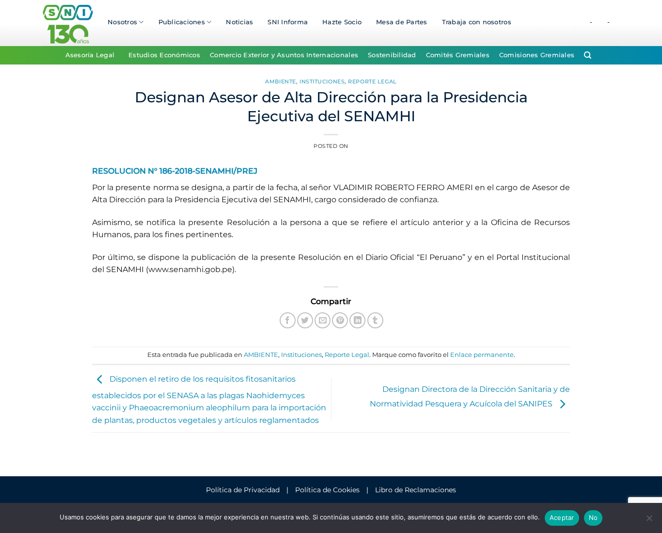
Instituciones (322, 81)
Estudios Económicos (164, 55)
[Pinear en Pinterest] (340, 320)
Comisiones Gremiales (536, 55)
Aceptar (562, 517)
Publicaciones (181, 22)
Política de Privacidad (243, 489)
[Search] (587, 55)
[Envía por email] (323, 320)
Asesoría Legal (90, 55)
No (593, 517)
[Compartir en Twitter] (305, 320)
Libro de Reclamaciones (415, 489)
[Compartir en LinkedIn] (357, 320)
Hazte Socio (342, 22)
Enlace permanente (482, 354)
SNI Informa (288, 22)
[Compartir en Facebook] (288, 320)
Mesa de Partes (401, 22)
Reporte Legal (372, 81)
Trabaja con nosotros (476, 22)
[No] (649, 521)
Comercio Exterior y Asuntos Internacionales (284, 55)
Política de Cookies (327, 489)
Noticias (239, 22)
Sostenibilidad (392, 55)
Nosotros (122, 22)
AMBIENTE (280, 81)
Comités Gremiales (457, 55)
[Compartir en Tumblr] (375, 320)
